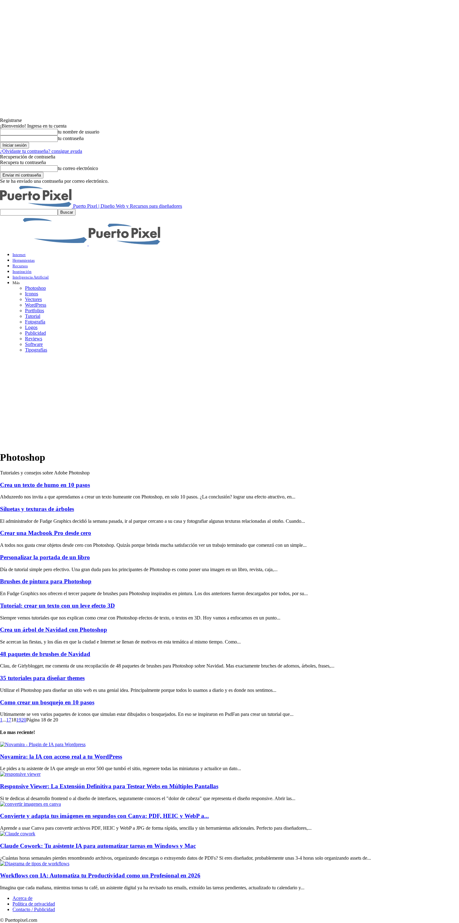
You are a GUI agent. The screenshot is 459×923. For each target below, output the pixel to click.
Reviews (33, 338)
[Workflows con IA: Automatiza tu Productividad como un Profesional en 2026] (34, 863)
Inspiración (22, 271)
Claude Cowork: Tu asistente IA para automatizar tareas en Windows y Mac (98, 846)
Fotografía (35, 321)
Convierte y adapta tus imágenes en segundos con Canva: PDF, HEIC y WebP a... (104, 816)
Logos (31, 327)
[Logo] (44, 243)
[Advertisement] (229, 401)
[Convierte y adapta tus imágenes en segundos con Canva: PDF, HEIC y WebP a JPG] (30, 804)
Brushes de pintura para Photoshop (45, 581)
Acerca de (22, 898)
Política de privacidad (33, 903)
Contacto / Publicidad (33, 909)
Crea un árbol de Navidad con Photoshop (53, 629)
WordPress (35, 305)
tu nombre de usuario (78, 131)
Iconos (31, 293)
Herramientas (23, 260)
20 (23, 719)
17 (8, 719)
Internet (19, 254)
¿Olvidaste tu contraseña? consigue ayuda (41, 151)
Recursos (20, 266)
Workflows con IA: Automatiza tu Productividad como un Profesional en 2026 (100, 875)
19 (18, 719)
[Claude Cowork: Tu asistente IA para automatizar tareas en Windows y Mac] (17, 833)
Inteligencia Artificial (30, 277)
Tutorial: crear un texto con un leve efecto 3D (57, 605)
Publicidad (35, 333)
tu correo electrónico (78, 168)
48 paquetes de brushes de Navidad (45, 654)
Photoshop (35, 288)
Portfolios (34, 310)
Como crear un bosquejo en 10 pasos (47, 702)
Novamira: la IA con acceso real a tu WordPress (61, 756)
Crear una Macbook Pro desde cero (45, 533)
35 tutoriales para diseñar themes (42, 678)
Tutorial (32, 316)
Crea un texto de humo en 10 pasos (45, 485)
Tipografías (36, 349)
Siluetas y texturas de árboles (37, 509)
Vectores (33, 299)
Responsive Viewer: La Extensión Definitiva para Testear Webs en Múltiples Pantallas (109, 786)
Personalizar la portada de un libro (45, 557)
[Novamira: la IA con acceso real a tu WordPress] (43, 744)
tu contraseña (71, 138)
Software (34, 344)
